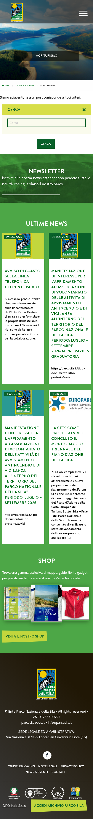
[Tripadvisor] (58, 793)
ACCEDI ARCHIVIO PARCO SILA (59, 805)
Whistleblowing (21, 766)
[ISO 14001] (35, 793)
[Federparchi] (75, 793)
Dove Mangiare (25, 85)
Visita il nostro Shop (25, 636)
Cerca (14, 109)
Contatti (59, 772)
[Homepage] (15, 16)
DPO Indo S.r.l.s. (14, 806)
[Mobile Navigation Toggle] (83, 13)
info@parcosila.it (60, 722)
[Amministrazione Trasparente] (14, 793)
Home (5, 85)
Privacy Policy (72, 766)
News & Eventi (37, 772)
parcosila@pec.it (33, 722)
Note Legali (47, 766)
